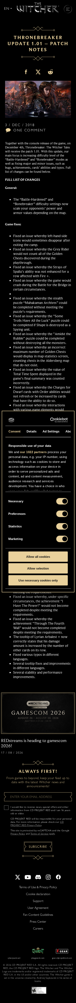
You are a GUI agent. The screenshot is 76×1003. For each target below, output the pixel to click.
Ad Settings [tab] (50, 431)
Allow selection (38, 568)
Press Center (38, 921)
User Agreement (38, 908)
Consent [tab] (14, 431)
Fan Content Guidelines (38, 915)
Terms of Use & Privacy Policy (38, 887)
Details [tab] (31, 431)
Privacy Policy (18, 833)
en (7, 8)
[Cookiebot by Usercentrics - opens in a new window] (51, 420)
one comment (29, 130)
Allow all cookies (38, 556)
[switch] (62, 513)
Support (38, 901)
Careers (38, 928)
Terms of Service (39, 833)
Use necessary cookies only (38, 580)
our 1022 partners (33, 452)
